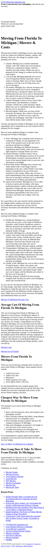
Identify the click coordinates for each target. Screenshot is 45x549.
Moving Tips (10, 485)
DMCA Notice (28, 546)
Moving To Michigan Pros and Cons (15, 300)
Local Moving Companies (16, 529)
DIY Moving (11, 481)
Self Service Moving (13, 535)
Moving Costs (6, 347)
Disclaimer (18, 546)
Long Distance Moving (14, 476)
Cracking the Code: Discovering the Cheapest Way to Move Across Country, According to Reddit (23, 518)
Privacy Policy (5, 546)
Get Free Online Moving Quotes (18, 531)
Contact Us (29, 544)
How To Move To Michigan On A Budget (17, 444)
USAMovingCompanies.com (17, 525)
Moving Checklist (12, 533)
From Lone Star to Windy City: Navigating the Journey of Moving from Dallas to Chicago (23, 504)
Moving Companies (13, 483)
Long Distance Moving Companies (19, 527)
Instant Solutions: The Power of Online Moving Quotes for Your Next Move (24, 513)
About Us (37, 544)
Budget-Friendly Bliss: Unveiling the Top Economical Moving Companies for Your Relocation (21, 499)
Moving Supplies (12, 538)
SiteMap (9, 540)
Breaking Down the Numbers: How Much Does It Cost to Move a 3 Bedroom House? (25, 508)
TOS (13, 546)
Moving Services (12, 474)
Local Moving (11, 479)
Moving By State (12, 487)
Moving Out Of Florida (10, 351)
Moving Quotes (12, 472)
